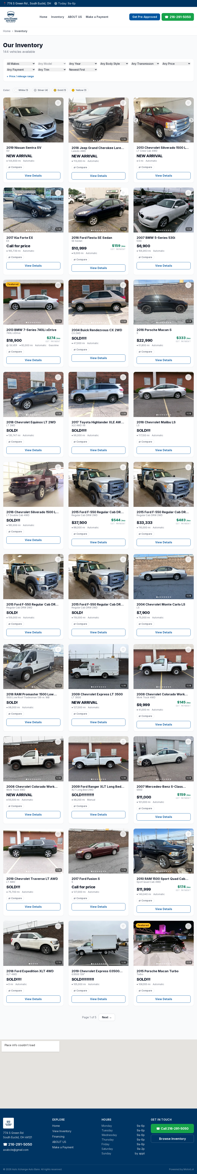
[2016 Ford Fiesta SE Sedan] (98, 210)
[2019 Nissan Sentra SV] (33, 120)
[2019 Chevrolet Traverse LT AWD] (33, 851)
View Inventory (61, 1131)
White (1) (23, 90)
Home (43, 16)
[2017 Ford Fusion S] (98, 851)
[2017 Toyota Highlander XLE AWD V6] (98, 394)
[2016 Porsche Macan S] (164, 302)
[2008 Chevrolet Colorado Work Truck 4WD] (164, 666)
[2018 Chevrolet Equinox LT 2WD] (33, 394)
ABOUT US (75, 16)
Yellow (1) (81, 90)
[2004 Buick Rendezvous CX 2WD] (98, 302)
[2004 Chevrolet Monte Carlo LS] (164, 576)
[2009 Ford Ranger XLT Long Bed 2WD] (98, 758)
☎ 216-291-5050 (17, 1144)
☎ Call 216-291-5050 (172, 1128)
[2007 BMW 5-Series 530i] (164, 210)
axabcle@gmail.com (15, 1149)
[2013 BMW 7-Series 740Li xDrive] (33, 302)
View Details (33, 175)
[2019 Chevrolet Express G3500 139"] (98, 943)
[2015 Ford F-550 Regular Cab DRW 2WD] (98, 484)
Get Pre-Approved (144, 16)
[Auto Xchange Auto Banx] (10, 17)
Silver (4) (43, 90)
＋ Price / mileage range (20, 76)
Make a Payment (97, 16)
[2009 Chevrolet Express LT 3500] (98, 666)
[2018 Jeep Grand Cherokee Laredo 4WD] (98, 120)
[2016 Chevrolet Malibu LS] (164, 394)
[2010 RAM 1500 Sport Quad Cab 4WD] (164, 851)
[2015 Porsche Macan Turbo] (164, 943)
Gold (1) (62, 90)
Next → (107, 1017)
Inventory (57, 16)
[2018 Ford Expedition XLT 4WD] (33, 943)
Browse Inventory (172, 1139)
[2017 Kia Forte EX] (33, 210)
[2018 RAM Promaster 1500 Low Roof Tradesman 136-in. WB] (33, 666)
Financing (58, 1136)
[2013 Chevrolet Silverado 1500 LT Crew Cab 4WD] (164, 120)
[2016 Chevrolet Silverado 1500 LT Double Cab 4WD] (33, 484)
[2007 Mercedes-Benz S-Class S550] (164, 758)
